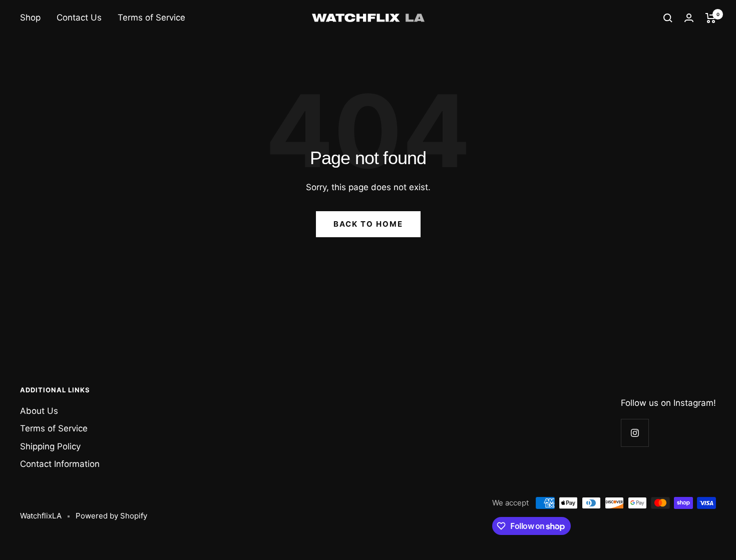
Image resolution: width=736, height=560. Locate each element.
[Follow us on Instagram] (634, 432)
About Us (39, 411)
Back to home (368, 224)
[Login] (688, 18)
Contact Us (79, 18)
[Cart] (710, 18)
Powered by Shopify (111, 515)
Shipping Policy (50, 446)
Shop (30, 18)
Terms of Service (151, 18)
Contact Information (60, 464)
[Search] (667, 18)
